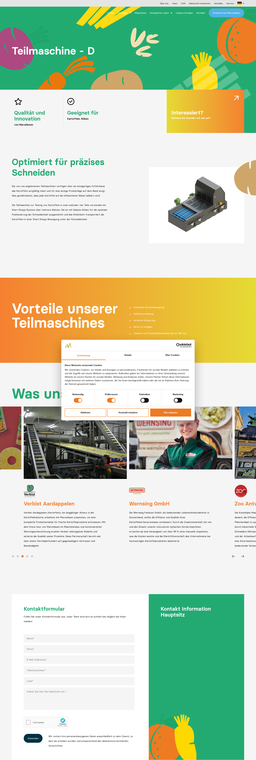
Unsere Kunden (184, 12)
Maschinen (140, 12)
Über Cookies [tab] (172, 355)
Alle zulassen (170, 412)
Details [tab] (128, 355)
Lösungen (122, 12)
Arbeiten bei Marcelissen (226, 12)
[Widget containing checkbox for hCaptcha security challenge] (46, 722)
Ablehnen (85, 412)
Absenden (33, 738)
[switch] (111, 400)
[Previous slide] (233, 556)
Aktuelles (218, 3)
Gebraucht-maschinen (199, 3)
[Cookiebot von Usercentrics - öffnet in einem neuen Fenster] (178, 345)
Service (230, 3)
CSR (183, 3)
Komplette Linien (159, 12)
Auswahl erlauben (128, 412)
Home (110, 12)
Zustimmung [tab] (83, 355)
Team (174, 3)
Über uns (164, 3)
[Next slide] (242, 556)
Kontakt (200, 12)
